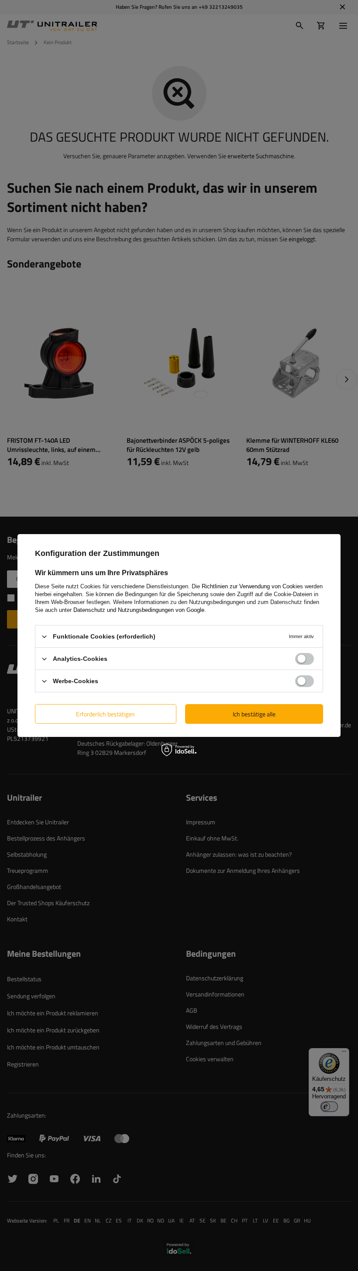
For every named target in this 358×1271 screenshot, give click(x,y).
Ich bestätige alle (254, 713)
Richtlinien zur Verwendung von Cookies (252, 586)
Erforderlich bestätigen (105, 713)
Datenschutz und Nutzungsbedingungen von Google (138, 610)
